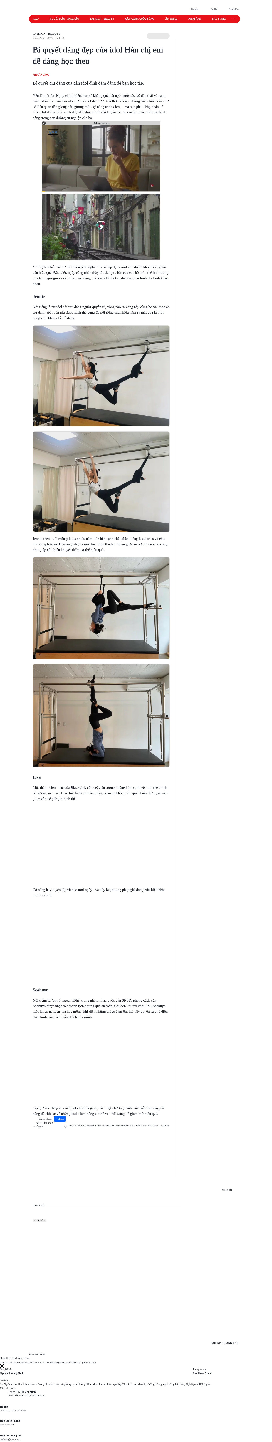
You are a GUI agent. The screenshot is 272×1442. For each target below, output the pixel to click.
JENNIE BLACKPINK (144, 1126)
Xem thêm (39, 1220)
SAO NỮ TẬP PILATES (111, 1126)
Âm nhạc (171, 18)
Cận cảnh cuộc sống (139, 18)
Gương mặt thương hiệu (167, 1384)
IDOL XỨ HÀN (74, 1126)
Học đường (149, 1384)
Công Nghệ (186, 1384)
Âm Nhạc (93, 1384)
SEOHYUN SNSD (128, 1126)
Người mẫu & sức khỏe (130, 1384)
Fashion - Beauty (102, 18)
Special (195, 1384)
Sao (36, 18)
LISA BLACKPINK (161, 1126)
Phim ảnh (194, 18)
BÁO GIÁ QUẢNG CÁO (225, 1343)
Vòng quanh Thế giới (76, 1384)
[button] (158, 36)
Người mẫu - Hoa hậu (64, 18)
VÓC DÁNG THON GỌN (91, 1126)
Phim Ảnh (103, 1384)
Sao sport (219, 18)
